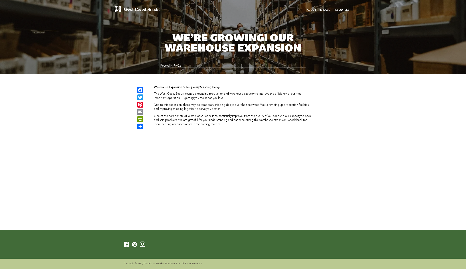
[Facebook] (140, 90)
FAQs (177, 65)
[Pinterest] (140, 104)
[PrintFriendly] (140, 119)
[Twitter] (140, 97)
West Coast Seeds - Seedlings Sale (162, 263)
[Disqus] (233, 177)
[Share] (140, 126)
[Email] (140, 112)
